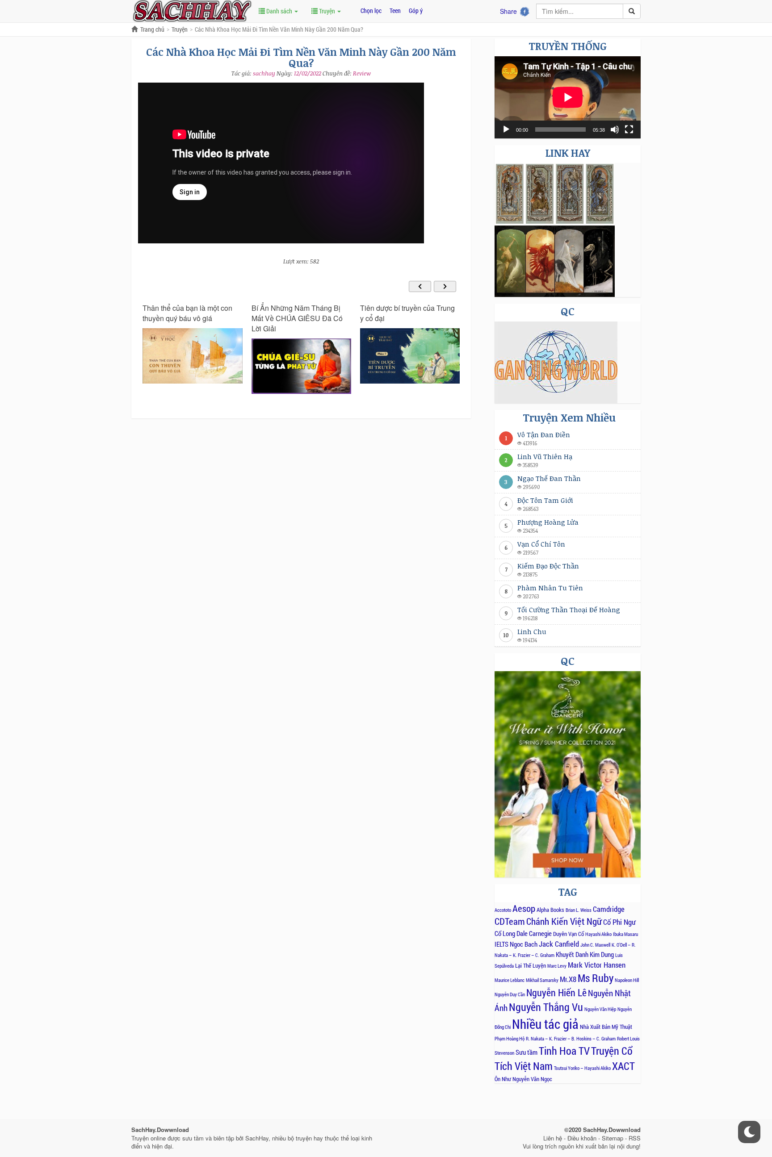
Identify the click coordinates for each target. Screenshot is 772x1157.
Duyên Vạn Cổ (568, 934)
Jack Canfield (559, 944)
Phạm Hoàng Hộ (509, 1039)
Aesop (523, 908)
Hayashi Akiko (598, 934)
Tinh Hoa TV (564, 1050)
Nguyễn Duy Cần (510, 994)
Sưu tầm (526, 1052)
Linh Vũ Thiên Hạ (544, 456)
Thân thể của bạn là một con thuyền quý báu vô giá (187, 313)
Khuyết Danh (572, 954)
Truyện (327, 11)
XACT (623, 1065)
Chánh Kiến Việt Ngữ (564, 921)
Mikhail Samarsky (542, 980)
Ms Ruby (595, 978)
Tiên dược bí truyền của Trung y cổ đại (407, 313)
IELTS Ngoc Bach (516, 944)
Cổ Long (505, 933)
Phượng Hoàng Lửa (548, 522)
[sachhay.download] (191, 10)
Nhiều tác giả (545, 1023)
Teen (395, 10)
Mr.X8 (568, 979)
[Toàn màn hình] (629, 129)
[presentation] (420, 286)
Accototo (503, 910)
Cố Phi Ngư (619, 922)
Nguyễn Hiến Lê (556, 992)
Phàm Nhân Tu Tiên (550, 587)
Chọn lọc (371, 10)
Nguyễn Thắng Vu (546, 1007)
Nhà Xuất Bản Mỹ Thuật (606, 1027)
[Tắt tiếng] (614, 129)
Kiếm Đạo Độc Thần (548, 565)
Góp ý (416, 10)
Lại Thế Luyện (530, 965)
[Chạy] (506, 129)
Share (508, 11)
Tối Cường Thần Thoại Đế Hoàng (568, 609)
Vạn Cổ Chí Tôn (541, 543)
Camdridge (609, 909)
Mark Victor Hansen (596, 965)
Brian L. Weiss (579, 910)
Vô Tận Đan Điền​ (543, 434)
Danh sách (279, 11)
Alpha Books (550, 910)
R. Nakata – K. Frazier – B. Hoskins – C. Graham (571, 1039)
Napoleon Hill (627, 980)
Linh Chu (531, 631)
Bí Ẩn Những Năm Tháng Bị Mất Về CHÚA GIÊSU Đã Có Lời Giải (297, 318)
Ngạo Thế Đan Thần (549, 478)
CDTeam (510, 921)
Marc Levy (556, 966)
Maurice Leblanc (509, 980)
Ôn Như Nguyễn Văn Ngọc (523, 1079)
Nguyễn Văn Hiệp (600, 1009)
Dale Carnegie (534, 933)
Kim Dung (602, 954)
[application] (568, 97)
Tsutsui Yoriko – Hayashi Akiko (582, 1068)
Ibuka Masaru (625, 934)
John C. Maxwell (595, 945)
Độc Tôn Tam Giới (545, 500)
